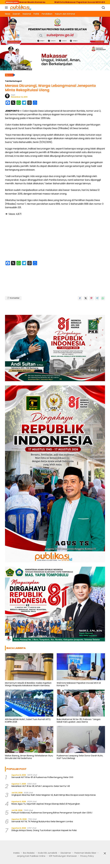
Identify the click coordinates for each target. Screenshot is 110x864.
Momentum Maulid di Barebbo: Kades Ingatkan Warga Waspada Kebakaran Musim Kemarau (28, 684)
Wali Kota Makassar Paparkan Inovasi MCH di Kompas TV (51, 2)
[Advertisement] (55, 239)
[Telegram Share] (97, 298)
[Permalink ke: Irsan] (7, 95)
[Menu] (7, 7)
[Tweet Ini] (86, 298)
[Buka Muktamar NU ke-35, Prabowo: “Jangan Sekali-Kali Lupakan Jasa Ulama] (81, 703)
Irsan (13, 95)
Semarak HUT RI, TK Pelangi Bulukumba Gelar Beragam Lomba (42, 821)
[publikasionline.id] (20, 7)
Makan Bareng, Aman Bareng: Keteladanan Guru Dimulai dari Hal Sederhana (29, 756)
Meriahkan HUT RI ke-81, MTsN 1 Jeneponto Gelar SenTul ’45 (40, 786)
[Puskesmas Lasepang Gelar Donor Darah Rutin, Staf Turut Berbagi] (81, 739)
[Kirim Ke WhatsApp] (103, 298)
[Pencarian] (103, 7)
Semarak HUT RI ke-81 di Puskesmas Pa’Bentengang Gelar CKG (42, 777)
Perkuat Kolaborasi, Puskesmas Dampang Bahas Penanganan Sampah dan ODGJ (51, 812)
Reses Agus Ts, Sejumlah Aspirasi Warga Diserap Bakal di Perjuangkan (45, 804)
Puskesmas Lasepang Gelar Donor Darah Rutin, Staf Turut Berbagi (80, 756)
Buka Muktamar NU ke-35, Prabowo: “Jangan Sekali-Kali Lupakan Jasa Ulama (79, 720)
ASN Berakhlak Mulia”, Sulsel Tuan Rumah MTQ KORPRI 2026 (28, 720)
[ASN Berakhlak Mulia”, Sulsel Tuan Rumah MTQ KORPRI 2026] (29, 703)
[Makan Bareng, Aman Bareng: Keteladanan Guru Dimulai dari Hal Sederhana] (29, 739)
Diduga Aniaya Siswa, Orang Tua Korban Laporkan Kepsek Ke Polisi (44, 830)
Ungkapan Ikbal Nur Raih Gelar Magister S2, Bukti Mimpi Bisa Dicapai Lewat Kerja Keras (53, 795)
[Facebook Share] (80, 298)
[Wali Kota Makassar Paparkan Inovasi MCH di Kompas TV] (81, 666)
